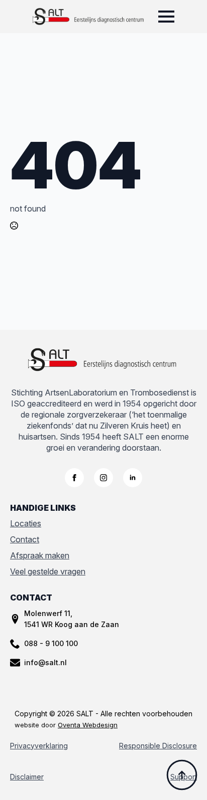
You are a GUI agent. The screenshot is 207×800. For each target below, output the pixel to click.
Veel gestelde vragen (47, 571)
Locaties (25, 523)
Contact (24, 539)
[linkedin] (132, 477)
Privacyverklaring (39, 745)
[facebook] (74, 477)
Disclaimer (27, 776)
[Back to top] (182, 775)
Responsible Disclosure (158, 745)
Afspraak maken (39, 555)
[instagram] (103, 477)
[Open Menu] (166, 17)
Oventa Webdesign (88, 725)
